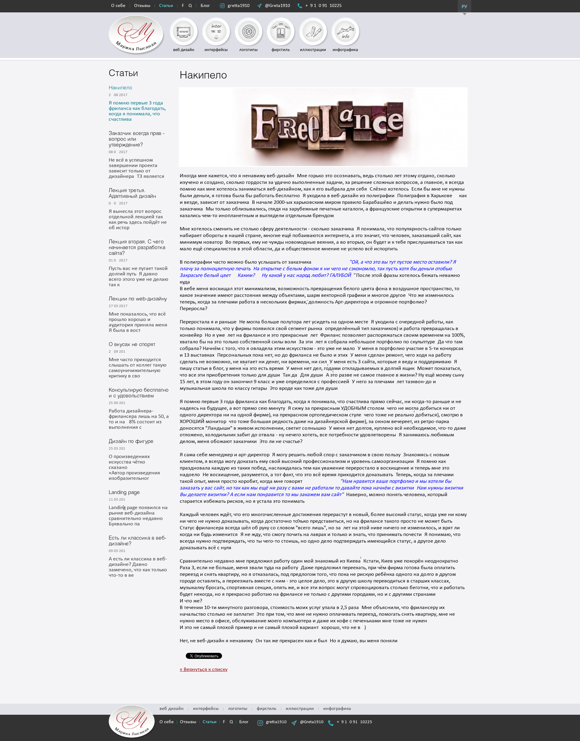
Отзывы (142, 6)
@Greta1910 (277, 5)
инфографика (337, 709)
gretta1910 (239, 5)
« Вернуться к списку (203, 669)
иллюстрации (300, 709)
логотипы (237, 709)
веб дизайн (172, 709)
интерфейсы (206, 709)
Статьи (166, 6)
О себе (118, 6)
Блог (205, 6)
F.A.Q (187, 6)
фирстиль (266, 709)
